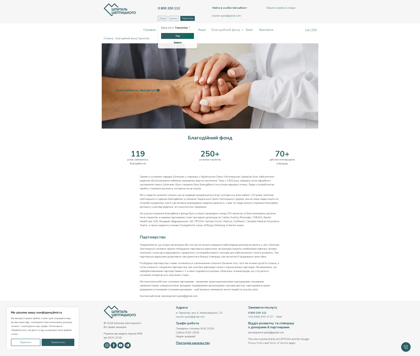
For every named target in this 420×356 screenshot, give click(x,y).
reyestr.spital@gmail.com (190, 317)
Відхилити (25, 342)
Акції (202, 30)
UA (308, 30)
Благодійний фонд (225, 30)
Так (177, 36)
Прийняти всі (58, 342)
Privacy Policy (256, 343)
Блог (249, 30)
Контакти (266, 30)
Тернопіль (187, 18)
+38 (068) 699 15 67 (260, 317)
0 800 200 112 (257, 313)
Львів (162, 18)
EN (314, 30)
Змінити (177, 42)
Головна (149, 30)
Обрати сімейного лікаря (280, 8)
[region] (43, 328)
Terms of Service (278, 343)
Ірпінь (173, 18)
